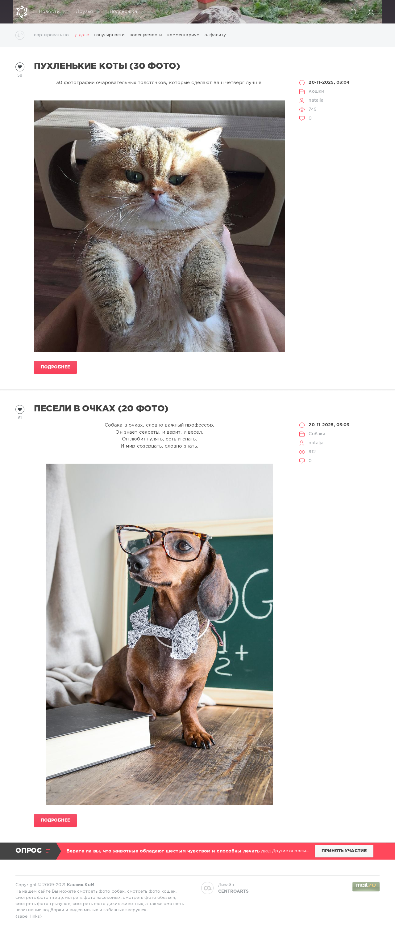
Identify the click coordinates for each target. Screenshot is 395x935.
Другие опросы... (290, 851)
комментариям (183, 35)
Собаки (317, 434)
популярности (109, 35)
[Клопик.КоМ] (22, 11)
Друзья (84, 12)
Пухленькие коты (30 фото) (107, 66)
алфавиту (215, 35)
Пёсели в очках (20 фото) (101, 409)
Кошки (316, 91)
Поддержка (123, 12)
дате (84, 35)
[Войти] (371, 11)
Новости (49, 12)
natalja (316, 100)
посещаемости (146, 35)
